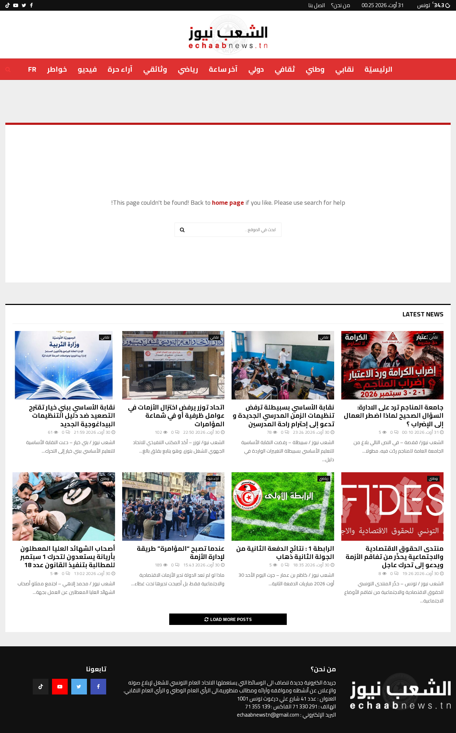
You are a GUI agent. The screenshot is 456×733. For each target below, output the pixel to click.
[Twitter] (79, 686)
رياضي (188, 69)
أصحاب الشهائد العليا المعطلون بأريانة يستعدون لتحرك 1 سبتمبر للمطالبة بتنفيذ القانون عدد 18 (67, 557)
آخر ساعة (223, 69)
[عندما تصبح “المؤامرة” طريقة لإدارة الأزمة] (173, 506)
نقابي (344, 69)
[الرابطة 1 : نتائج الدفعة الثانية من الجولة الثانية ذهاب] (283, 506)
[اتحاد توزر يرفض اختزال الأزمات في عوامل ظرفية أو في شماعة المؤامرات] (173, 365)
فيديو (87, 69)
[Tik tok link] (7, 5)
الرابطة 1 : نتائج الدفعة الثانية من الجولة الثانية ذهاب (285, 553)
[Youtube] (60, 686)
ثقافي (285, 69)
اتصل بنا (316, 5)
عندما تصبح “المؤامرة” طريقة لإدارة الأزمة (180, 553)
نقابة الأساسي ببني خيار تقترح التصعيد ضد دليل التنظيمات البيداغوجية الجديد (72, 415)
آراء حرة (120, 69)
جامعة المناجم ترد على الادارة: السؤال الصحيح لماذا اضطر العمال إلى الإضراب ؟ (394, 415)
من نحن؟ (340, 5)
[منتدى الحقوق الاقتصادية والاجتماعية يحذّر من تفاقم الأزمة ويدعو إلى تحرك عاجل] (392, 506)
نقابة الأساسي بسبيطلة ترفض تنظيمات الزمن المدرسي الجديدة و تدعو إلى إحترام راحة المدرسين (283, 415)
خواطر (57, 69)
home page (228, 202)
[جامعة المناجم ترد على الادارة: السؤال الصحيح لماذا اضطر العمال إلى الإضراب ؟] (392, 365)
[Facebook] (98, 686)
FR (32, 69)
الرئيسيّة (378, 69)
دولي (256, 69)
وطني (315, 69)
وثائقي (155, 69)
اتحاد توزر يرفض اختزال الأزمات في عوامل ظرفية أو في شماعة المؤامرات (176, 415)
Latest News (423, 314)
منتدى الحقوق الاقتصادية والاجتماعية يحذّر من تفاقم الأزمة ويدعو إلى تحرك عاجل (395, 557)
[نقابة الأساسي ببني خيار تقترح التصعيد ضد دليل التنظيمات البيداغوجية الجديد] (63, 365)
